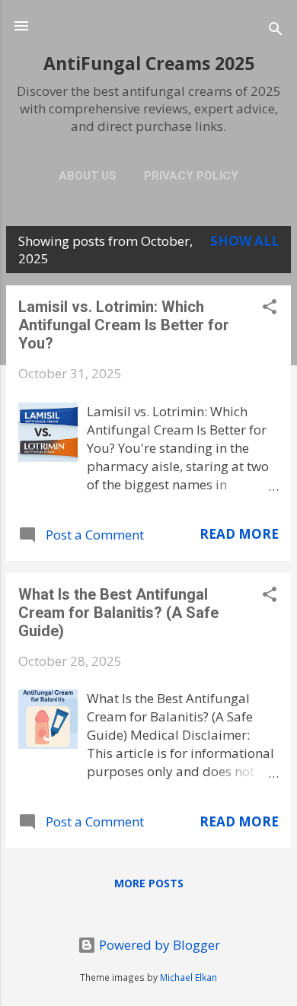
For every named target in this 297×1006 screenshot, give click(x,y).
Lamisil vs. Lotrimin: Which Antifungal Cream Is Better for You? (123, 325)
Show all (244, 241)
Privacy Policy (191, 176)
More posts (149, 883)
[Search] (276, 31)
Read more (239, 534)
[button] (269, 309)
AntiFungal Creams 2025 (148, 63)
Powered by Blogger (158, 944)
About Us (88, 176)
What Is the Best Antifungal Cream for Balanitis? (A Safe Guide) (118, 612)
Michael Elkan (188, 977)
